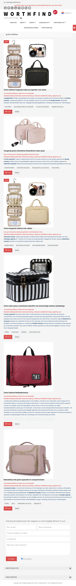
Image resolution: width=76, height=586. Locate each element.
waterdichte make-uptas (23, 168)
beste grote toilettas (53, 245)
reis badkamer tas (18, 419)
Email (8, 111)
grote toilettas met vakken (23, 245)
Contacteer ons (46, 28)
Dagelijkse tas (44, 23)
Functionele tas (59, 23)
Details (17, 112)
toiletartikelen (8, 419)
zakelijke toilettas (9, 245)
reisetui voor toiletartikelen (33, 419)
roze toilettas (8, 107)
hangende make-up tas (57, 107)
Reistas (22, 23)
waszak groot (15, 332)
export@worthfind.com (13, 2)
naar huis (13, 23)
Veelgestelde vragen (31, 28)
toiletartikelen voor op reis (24, 504)
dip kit (13, 504)
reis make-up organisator (42, 107)
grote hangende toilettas (38, 245)
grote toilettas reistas (34, 332)
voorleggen (11, 559)
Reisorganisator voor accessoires (40, 168)
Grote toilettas (55, 168)
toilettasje (23, 332)
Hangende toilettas (9, 168)
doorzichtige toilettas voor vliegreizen (23, 107)
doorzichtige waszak (48, 419)
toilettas (7, 332)
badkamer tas (37, 504)
